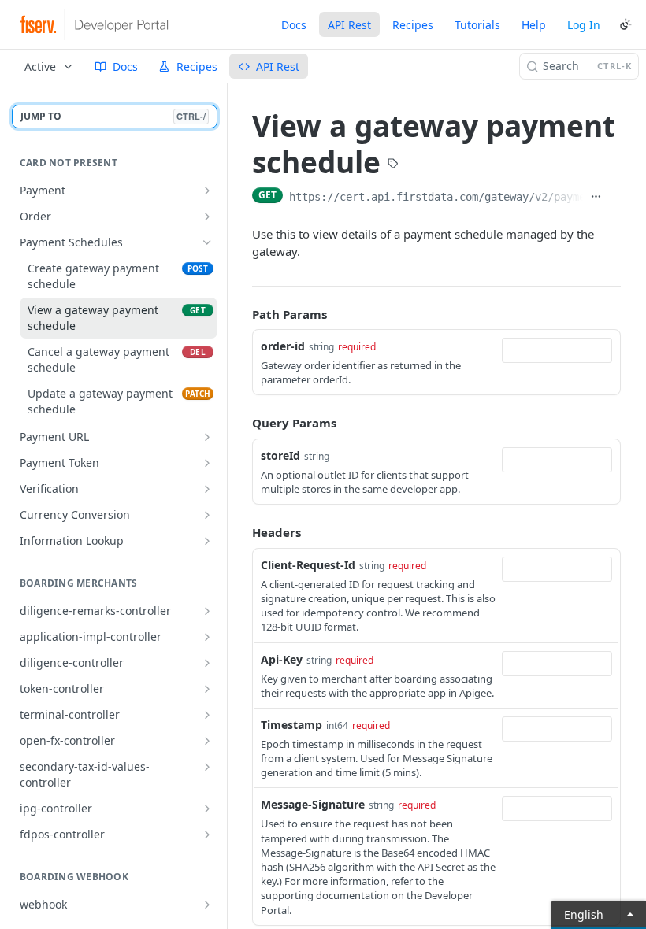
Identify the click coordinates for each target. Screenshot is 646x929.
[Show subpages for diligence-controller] (207, 663)
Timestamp (291, 724)
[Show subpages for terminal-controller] (207, 715)
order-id (283, 346)
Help (534, 24)
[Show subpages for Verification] (207, 489)
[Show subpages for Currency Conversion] (207, 515)
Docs (293, 24)
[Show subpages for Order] (207, 216)
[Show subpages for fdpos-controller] (207, 834)
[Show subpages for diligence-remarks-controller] (207, 611)
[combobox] (557, 350)
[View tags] (393, 165)
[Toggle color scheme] (625, 24)
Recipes (412, 24)
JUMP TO (113, 116)
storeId (280, 455)
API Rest (349, 24)
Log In (583, 24)
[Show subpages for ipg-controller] (207, 808)
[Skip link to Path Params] (241, 314)
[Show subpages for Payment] (207, 190)
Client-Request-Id (308, 564)
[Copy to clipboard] (614, 196)
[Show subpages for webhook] (207, 904)
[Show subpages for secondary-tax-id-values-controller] (207, 767)
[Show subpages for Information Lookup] (207, 541)
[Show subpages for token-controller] (207, 689)
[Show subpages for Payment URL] (207, 437)
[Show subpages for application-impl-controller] (207, 637)
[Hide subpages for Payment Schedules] (207, 242)
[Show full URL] (595, 196)
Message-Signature (313, 804)
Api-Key (282, 659)
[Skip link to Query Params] (241, 423)
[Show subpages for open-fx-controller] (207, 741)
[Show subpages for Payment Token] (207, 463)
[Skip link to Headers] (241, 533)
